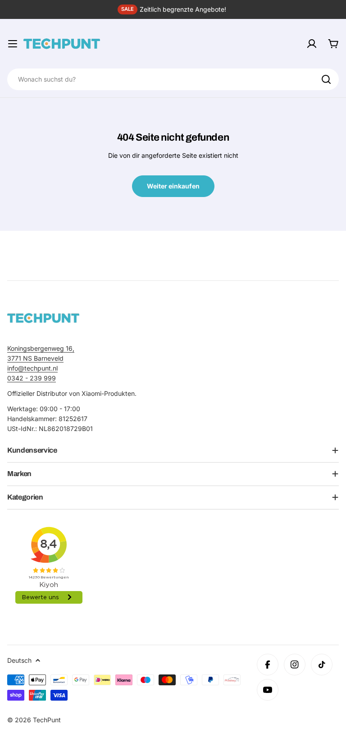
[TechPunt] (43, 318)
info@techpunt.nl (32, 368)
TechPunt (47, 720)
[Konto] (311, 43)
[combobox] (173, 79)
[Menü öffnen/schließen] (12, 43)
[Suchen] (326, 79)
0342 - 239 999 (31, 378)
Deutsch (19, 660)
